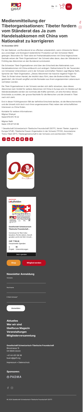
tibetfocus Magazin (18, 328)
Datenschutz (24, 362)
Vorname (10, 278)
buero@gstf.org (13, 358)
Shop (13, 263)
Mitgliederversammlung (21, 335)
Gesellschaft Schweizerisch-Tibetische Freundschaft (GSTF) (20, 228)
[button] (4, 139)
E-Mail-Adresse (12, 297)
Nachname (10, 287)
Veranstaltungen (17, 331)
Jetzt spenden (21, 254)
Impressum (11, 362)
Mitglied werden (34, 263)
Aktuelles (12, 320)
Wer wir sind (14, 324)
